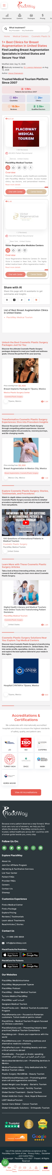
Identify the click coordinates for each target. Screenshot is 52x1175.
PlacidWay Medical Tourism (19, 317)
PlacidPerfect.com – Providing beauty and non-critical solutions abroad (24, 1048)
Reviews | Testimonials (13, 916)
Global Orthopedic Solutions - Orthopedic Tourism (25, 1108)
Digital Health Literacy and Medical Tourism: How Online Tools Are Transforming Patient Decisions (25, 609)
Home (6, 36)
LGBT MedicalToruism (12, 1100)
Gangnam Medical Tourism (14, 1004)
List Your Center (9, 873)
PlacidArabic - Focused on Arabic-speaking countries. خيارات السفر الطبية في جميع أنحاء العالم (23, 1055)
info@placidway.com (16, 943)
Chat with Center (15, 192)
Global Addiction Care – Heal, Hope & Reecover (24, 1096)
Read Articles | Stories (12, 924)
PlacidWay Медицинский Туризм (18, 984)
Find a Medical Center (12, 905)
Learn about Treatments (13, 920)
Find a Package (9, 909)
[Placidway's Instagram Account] (33, 848)
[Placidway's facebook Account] (4, 848)
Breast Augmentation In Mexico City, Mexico (25, 468)
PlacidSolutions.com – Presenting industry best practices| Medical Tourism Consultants (24, 1029)
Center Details (36, 192)
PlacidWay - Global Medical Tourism (19, 992)
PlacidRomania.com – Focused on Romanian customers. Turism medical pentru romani (23, 1015)
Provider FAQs (9, 881)
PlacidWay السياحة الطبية (13, 1000)
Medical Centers (20, 36)
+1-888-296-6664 (15, 937)
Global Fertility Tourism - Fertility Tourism (22, 1088)
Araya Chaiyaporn (15, 73)
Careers (5, 884)
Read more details (12, 184)
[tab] (20, 485)
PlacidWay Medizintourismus (15, 980)
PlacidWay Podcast (11, 988)
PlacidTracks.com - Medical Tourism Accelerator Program (25, 1009)
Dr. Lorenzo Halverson (33, 67)
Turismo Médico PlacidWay (15, 996)
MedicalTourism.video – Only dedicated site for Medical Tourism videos (24, 1068)
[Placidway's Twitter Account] (11, 848)
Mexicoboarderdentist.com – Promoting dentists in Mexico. (26, 1061)
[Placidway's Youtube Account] (18, 848)
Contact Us (7, 888)
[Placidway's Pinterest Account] (26, 848)
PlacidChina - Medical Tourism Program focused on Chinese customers (25, 1022)
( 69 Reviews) (22, 150)
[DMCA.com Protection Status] (42, 1124)
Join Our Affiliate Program (14, 865)
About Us (6, 861)
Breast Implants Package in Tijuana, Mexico (25, 389)
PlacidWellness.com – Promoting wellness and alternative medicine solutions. (24, 1042)
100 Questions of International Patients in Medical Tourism (23, 539)
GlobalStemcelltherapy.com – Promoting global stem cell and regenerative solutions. (24, 1079)
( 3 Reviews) (22, 232)
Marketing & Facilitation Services (18, 869)
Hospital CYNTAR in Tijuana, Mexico (21, 685)
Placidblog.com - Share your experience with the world (25, 1035)
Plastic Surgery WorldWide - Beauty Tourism (23, 1074)
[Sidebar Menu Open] (4, 5)
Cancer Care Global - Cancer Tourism (20, 1104)
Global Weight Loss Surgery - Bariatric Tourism (24, 1084)
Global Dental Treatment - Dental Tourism (22, 1092)
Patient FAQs (8, 877)
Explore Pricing (9, 912)
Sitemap (6, 892)
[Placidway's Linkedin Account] (40, 848)
